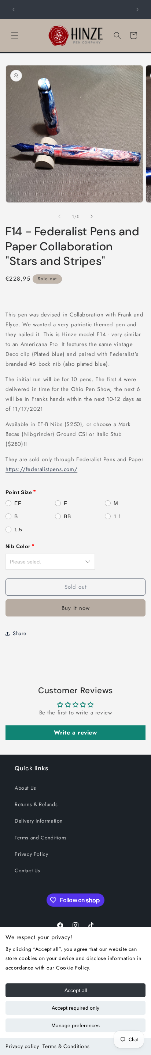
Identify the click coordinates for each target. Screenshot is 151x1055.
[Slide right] (92, 216)
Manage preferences (75, 1025)
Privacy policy (22, 1046)
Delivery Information (39, 820)
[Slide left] (59, 216)
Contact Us (27, 870)
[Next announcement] (137, 9)
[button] (15, 35)
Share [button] (19, 633)
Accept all (76, 990)
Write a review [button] (75, 732)
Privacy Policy (31, 854)
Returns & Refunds (36, 804)
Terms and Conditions (41, 837)
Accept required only (75, 1008)
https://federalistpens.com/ (41, 469)
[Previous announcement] (13, 9)
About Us (25, 788)
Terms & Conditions (66, 1046)
